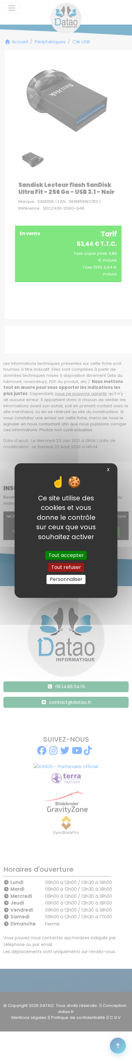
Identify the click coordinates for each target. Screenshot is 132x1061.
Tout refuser (66, 567)
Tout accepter (66, 555)
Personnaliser (66, 579)
